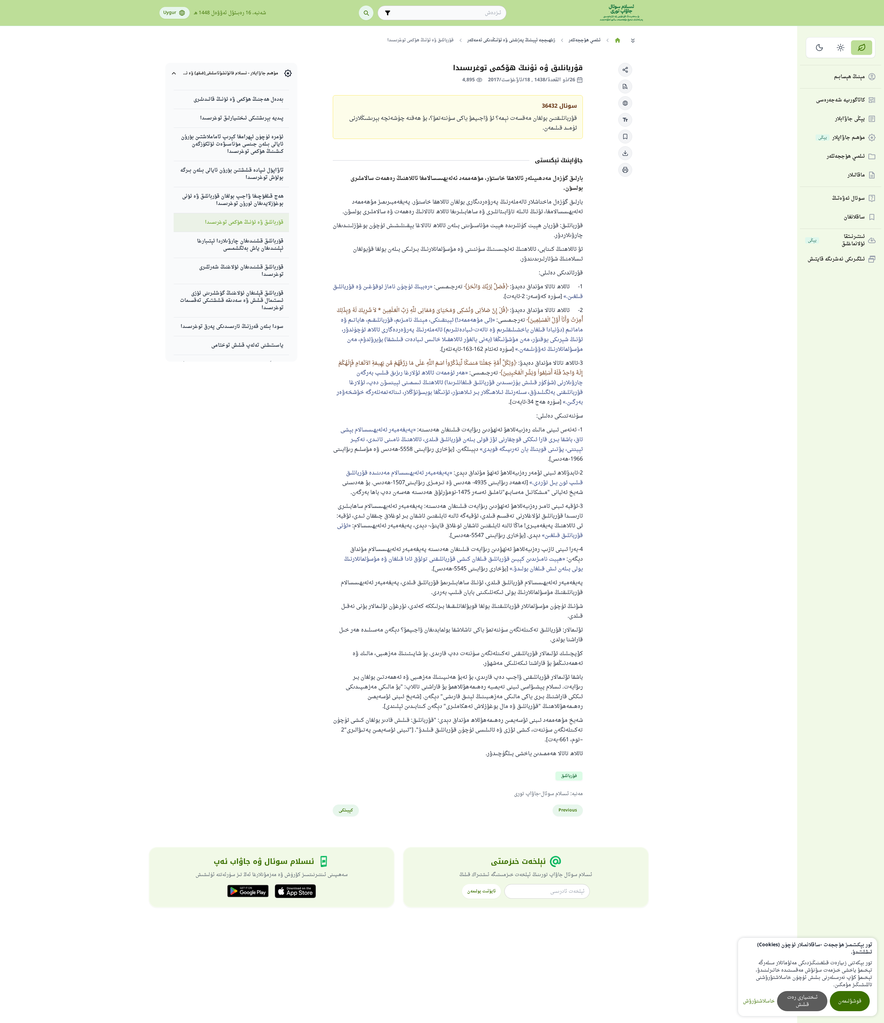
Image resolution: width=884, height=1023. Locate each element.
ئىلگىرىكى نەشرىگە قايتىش (836, 259)
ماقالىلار (856, 175)
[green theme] (861, 47)
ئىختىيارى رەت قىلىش (802, 1001)
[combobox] (447, 13)
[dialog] (807, 977)
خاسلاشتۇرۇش (759, 1001)
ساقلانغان (854, 217)
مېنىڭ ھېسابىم (849, 77)
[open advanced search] (388, 13)
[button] (625, 70)
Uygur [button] (169, 13)
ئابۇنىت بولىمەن (481, 891)
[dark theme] (819, 47)
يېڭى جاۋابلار (850, 119)
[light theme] (840, 47)
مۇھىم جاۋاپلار (841, 137)
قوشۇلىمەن (849, 1001)
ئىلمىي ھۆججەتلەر (846, 156)
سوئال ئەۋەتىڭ (848, 198)
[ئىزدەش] (366, 13)
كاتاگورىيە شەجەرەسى (840, 100)
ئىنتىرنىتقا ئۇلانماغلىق (836, 240)
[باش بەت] (617, 40)
